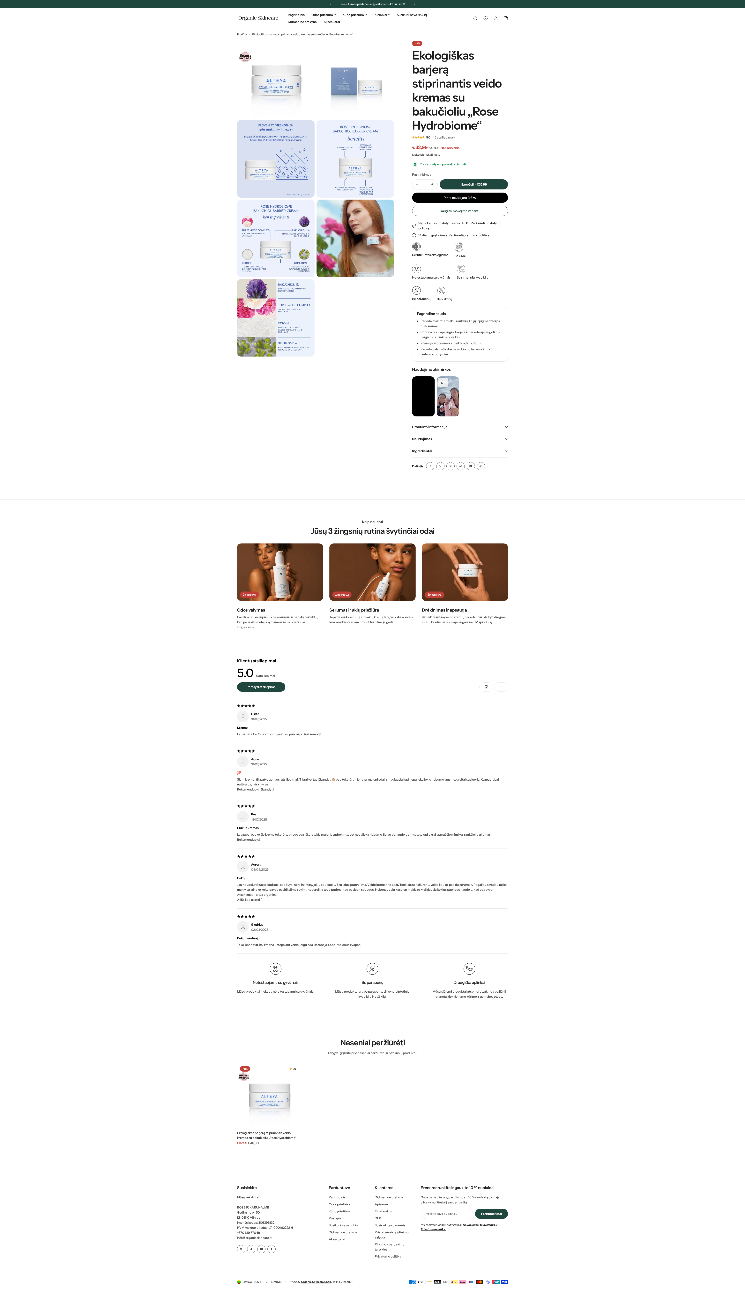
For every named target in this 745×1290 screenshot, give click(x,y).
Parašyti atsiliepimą (261, 687)
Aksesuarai (337, 1239)
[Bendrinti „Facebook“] (430, 466)
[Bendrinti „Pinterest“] (450, 466)
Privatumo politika (388, 1256)
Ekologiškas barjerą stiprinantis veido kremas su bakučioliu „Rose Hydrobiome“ (266, 1135)
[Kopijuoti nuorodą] (481, 466)
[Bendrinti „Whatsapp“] (461, 466)
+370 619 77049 (248, 1233)
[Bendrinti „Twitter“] (440, 466)
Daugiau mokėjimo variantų (460, 211)
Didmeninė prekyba (343, 1232)
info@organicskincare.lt (254, 1238)
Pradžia (242, 34)
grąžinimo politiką (476, 235)
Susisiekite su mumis (390, 1225)
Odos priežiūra (322, 15)
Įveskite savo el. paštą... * (442, 1214)
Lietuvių (276, 1282)
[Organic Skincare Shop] (258, 18)
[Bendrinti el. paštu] (471, 466)
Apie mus (382, 1204)
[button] (331, 4)
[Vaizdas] (280, 572)
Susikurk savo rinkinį (344, 1225)
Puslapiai (380, 15)
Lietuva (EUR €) (252, 1282)
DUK (378, 1218)
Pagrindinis (337, 1197)
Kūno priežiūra (353, 15)
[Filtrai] (486, 687)
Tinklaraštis (383, 1211)
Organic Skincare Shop (316, 1282)
